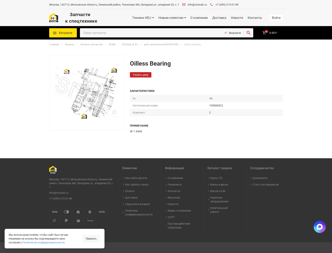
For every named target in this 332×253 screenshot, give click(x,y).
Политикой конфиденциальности (43, 242)
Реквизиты (175, 184)
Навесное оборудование (219, 199)
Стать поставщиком (266, 184)
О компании (199, 18)
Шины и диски (219, 184)
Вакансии (174, 197)
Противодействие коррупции (179, 225)
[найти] (249, 33)
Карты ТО (216, 178)
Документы (260, 178)
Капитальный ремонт (219, 209)
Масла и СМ (217, 191)
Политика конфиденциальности (139, 212)
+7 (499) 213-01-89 (226, 4)
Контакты (255, 18)
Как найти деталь (136, 178)
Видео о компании (179, 210)
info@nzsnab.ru (197, 4)
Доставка (219, 18)
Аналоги (235, 33)
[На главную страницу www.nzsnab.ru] (53, 17)
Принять (91, 238)
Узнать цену (140, 75)
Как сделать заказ (137, 184)
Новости (237, 18)
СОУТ (171, 217)
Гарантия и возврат (137, 204)
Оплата (129, 191)
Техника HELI (141, 18)
